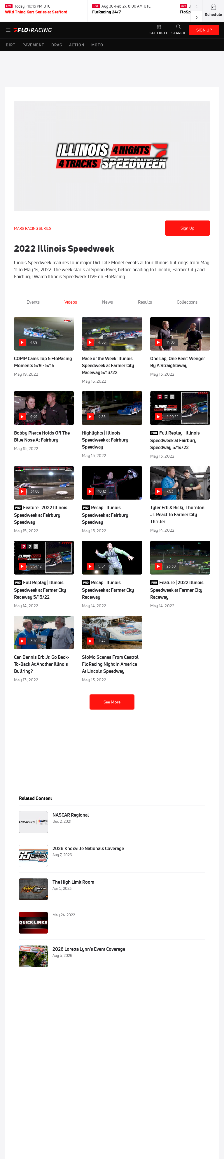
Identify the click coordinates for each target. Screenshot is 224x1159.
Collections (187, 302)
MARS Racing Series (32, 228)
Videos (70, 302)
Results (145, 302)
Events (33, 302)
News (107, 302)
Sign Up (188, 228)
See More (112, 702)
